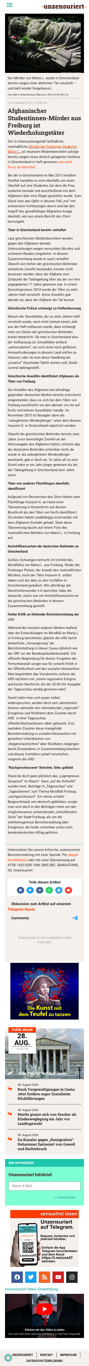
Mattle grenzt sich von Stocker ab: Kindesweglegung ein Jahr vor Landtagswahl (47, 1119)
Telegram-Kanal (21, 909)
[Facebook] (17, 1277)
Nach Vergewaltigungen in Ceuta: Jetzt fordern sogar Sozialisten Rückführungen (46, 1094)
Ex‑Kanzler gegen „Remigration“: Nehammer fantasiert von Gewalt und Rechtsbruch (46, 1144)
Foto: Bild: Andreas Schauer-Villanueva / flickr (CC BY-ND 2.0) (38, 94)
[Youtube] (58, 1277)
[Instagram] (72, 1277)
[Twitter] (31, 1277)
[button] (9, 5)
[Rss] (44, 1277)
